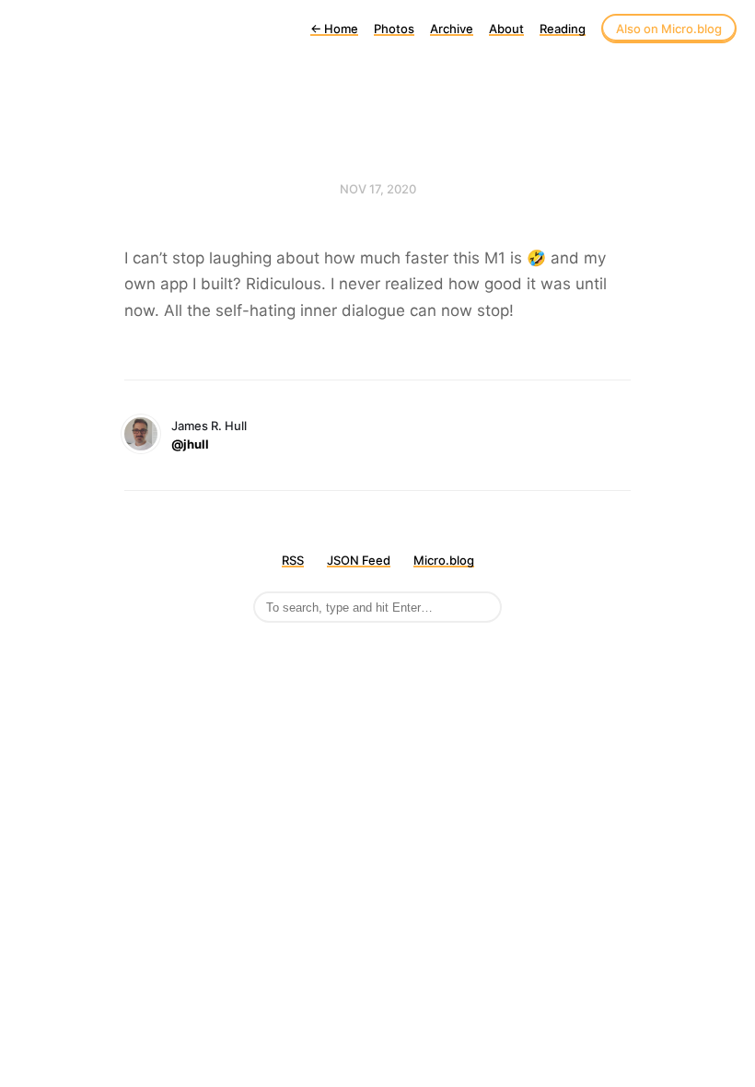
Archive (451, 28)
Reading (563, 28)
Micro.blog (443, 560)
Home (334, 28)
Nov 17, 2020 (378, 188)
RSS (293, 560)
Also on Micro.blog (669, 28)
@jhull (190, 444)
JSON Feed (358, 560)
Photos (394, 28)
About (506, 28)
